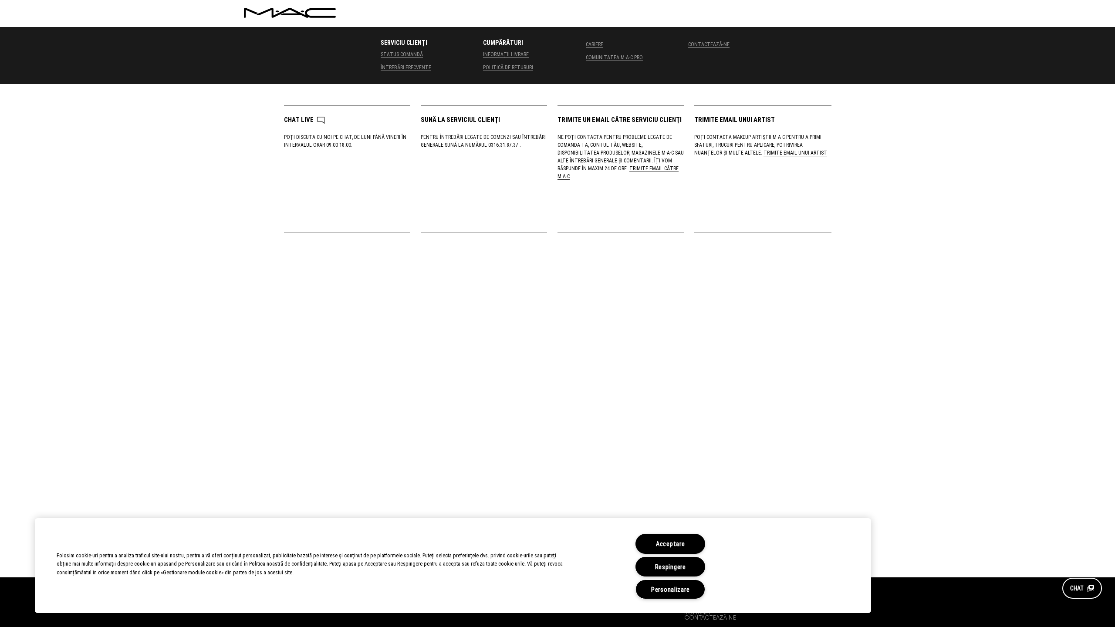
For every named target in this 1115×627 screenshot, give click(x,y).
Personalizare (670, 589)
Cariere (594, 43)
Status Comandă (402, 54)
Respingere (670, 567)
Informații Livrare (506, 54)
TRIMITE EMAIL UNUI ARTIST (795, 152)
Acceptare (670, 543)
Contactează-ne (709, 43)
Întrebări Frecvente (406, 67)
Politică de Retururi (508, 67)
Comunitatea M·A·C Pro (614, 57)
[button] (1082, 588)
